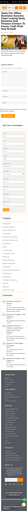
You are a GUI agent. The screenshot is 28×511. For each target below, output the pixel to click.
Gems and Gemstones (8, 237)
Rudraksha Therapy (10, 429)
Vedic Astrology (9, 411)
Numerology (6, 273)
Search (20, 479)
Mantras (5, 256)
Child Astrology (9, 422)
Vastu (4, 283)
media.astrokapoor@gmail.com (14, 496)
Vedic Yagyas (9, 424)
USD (12, 7)
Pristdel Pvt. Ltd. (14, 508)
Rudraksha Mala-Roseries (12, 460)
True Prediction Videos (9, 280)
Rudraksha (5, 276)
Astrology (5, 223)
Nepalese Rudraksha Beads (10, 270)
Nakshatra (5, 266)
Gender (5, 156)
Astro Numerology (10, 434)
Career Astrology (9, 415)
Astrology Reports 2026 (11, 418)
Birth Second (6, 201)
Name (4, 133)
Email (4, 141)
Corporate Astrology (8, 227)
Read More (17, 475)
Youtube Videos (7, 290)
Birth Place (6, 179)
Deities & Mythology (8, 230)
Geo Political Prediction (9, 240)
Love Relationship (7, 253)
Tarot (6, 440)
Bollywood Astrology (10, 427)
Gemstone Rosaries (10, 453)
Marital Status (6, 163)
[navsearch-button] (16, 7)
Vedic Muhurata (9, 431)
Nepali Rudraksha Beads (12, 455)
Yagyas (4, 286)
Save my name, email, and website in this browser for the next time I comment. (13, 110)
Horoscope (5, 243)
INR (9, 7)
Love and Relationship (11, 409)
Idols (4, 246)
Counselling (8, 443)
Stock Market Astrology (11, 436)
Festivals (5, 233)
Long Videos (6, 250)
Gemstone (8, 451)
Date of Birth (6, 171)
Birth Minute (6, 194)
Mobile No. (5, 148)
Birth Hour (5, 186)
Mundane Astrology (8, 263)
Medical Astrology (7, 260)
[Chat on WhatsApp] (25, 500)
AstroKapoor (9, 301)
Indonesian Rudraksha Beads (13, 458)
